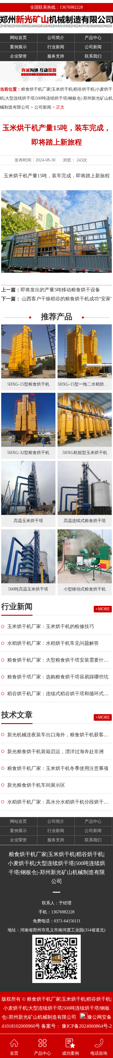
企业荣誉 (18, 56)
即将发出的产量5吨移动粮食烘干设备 (60, 289)
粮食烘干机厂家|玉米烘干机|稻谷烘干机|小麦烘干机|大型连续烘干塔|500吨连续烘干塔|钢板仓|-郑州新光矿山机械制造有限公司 (56, 98)
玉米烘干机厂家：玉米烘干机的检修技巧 (50, 626)
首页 (14, 1053)
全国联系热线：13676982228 (56, 7)
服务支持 (55, 56)
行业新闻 (55, 47)
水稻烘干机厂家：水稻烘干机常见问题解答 (53, 643)
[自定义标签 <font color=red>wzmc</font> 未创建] (56, 21)
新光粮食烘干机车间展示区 (36, 785)
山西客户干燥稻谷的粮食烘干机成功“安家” (66, 298)
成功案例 (70, 1053)
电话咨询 (98, 1053)
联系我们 (93, 56)
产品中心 (93, 37)
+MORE (103, 609)
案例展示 (18, 47)
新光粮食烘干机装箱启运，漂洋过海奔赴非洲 (55, 751)
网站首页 (18, 37)
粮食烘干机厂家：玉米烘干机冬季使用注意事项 (57, 768)
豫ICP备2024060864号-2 (87, 1026)
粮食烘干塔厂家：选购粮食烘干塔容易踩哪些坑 (57, 676)
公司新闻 (93, 47)
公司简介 (55, 37)
